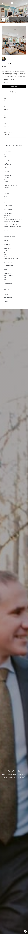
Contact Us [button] (14, 781)
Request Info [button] (14, 86)
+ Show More (5, 82)
